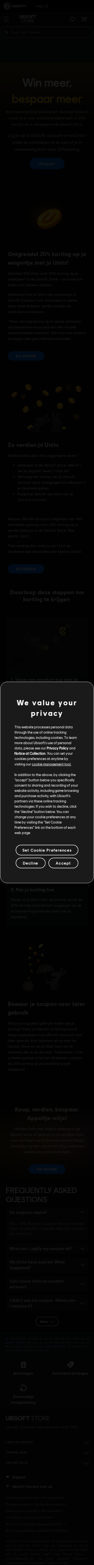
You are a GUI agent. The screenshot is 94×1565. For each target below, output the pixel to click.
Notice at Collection (30, 753)
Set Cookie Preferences (47, 850)
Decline (30, 863)
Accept (63, 863)
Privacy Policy (57, 748)
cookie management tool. (51, 764)
